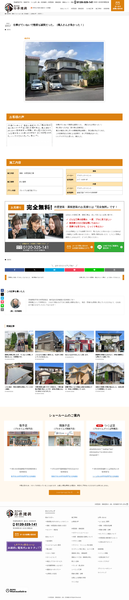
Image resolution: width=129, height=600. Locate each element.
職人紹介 (49, 549)
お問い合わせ (102, 517)
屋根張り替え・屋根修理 (79, 553)
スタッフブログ (104, 561)
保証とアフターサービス (54, 561)
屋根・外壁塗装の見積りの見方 (56, 525)
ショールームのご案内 (54, 545)
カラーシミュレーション (80, 533)
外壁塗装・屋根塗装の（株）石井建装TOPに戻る (110, 504)
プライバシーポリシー (105, 568)
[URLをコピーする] (114, 270)
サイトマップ (102, 572)
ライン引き (75, 582)
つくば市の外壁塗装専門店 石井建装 (106, 476)
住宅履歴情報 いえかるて (55, 565)
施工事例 (74, 517)
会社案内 (49, 541)
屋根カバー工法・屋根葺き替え (81, 557)
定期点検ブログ (104, 557)
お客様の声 (75, 521)
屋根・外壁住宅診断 (105, 525)
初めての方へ (49, 517)
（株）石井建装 (15, 311)
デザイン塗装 (77, 541)
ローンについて (52, 557)
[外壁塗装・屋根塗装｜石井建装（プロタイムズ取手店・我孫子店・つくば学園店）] (17, 6)
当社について (49, 537)
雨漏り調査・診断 (77, 573)
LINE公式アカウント (105, 542)
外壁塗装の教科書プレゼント (108, 538)
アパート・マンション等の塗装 (83, 545)
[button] (14, 270)
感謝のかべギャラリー (54, 569)
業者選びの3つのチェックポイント (58, 521)
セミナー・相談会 (52, 529)
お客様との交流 (52, 573)
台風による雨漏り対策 (79, 577)
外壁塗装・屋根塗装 (78, 528)
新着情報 (101, 549)
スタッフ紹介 (51, 553)
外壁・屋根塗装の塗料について (83, 537)
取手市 (8, 29)
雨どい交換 (75, 561)
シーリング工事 (76, 569)
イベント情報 (103, 553)
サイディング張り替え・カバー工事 (83, 549)
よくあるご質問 (104, 521)
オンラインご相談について (107, 534)
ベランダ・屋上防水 (78, 565)
